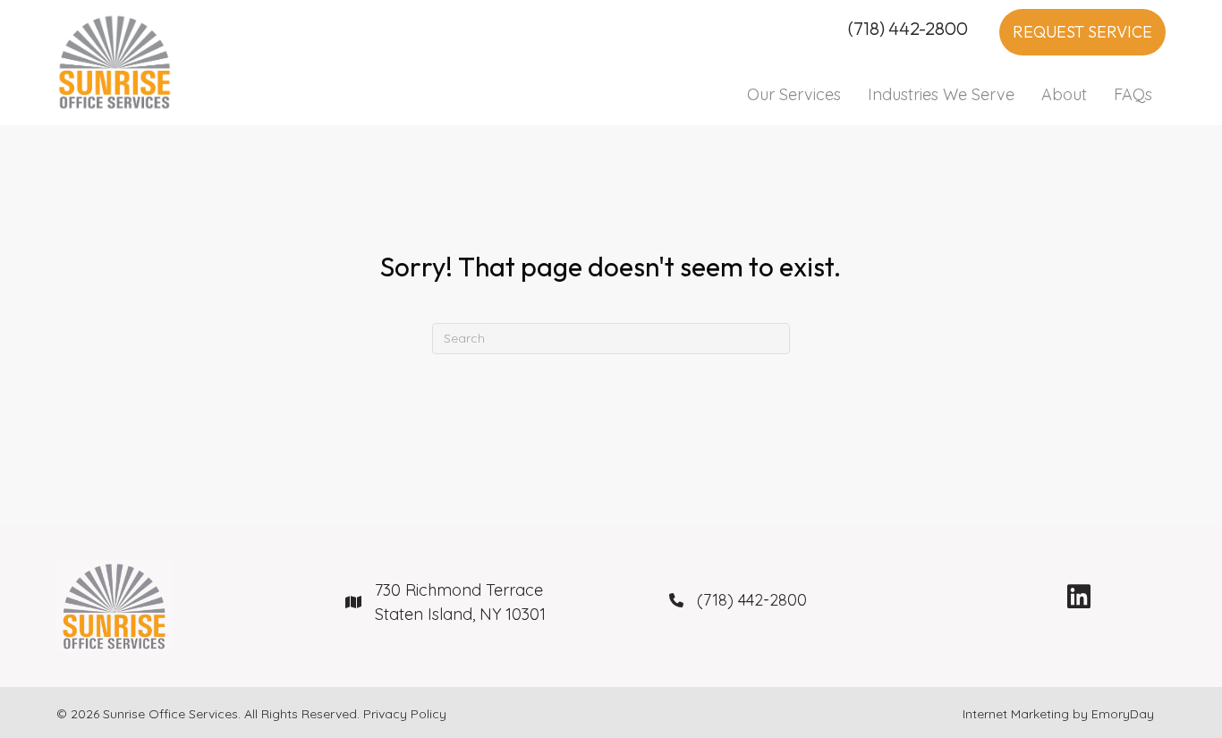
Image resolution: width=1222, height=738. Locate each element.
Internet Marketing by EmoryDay (1058, 714)
